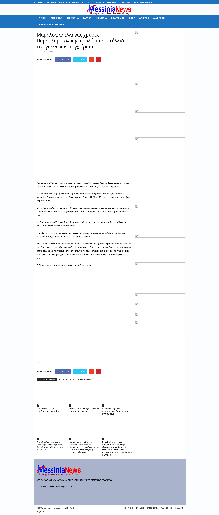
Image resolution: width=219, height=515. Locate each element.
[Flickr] (165, 2)
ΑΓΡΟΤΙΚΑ (38, 2)
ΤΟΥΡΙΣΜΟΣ (125, 2)
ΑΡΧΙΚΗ (42, 18)
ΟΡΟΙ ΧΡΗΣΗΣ (127, 508)
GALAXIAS (179, 508)
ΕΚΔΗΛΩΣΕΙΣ (77, 2)
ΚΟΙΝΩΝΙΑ (101, 18)
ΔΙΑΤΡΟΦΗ (159, 18)
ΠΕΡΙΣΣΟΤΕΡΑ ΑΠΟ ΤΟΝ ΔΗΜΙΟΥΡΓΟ (75, 380)
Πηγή (39, 362)
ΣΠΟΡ (132, 18)
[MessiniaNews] (109, 9)
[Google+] (169, 2)
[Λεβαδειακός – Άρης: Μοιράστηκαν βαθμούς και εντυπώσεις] (117, 395)
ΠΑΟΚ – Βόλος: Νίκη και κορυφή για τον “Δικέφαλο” (84, 410)
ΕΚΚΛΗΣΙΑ (100, 2)
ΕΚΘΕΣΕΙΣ (90, 2)
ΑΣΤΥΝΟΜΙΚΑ (50, 2)
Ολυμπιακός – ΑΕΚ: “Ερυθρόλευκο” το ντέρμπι (49, 410)
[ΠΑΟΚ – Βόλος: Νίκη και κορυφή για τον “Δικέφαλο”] (84, 395)
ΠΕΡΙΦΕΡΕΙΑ (72, 18)
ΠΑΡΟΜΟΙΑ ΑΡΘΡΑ (47, 380)
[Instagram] (174, 2)
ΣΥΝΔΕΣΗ (140, 508)
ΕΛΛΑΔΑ (87, 18)
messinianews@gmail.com (60, 486)
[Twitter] (179, 2)
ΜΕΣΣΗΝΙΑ (56, 18)
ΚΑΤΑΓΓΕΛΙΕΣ (112, 2)
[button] (181, 21)
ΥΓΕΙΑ (135, 2)
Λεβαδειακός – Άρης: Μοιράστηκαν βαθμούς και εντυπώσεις (115, 411)
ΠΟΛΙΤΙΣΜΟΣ (118, 18)
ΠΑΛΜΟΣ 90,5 (166, 508)
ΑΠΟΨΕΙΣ (144, 18)
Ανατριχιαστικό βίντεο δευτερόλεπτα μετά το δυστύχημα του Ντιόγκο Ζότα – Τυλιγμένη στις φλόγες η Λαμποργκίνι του (84, 447)
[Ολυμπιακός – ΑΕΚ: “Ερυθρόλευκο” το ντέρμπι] (51, 395)
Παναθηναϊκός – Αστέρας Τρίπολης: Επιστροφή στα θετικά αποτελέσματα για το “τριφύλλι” (50, 446)
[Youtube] (183, 2)
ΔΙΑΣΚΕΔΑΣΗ (64, 2)
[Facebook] (160, 2)
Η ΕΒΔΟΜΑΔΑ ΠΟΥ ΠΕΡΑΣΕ (53, 24)
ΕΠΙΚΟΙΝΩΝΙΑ (146, 2)
